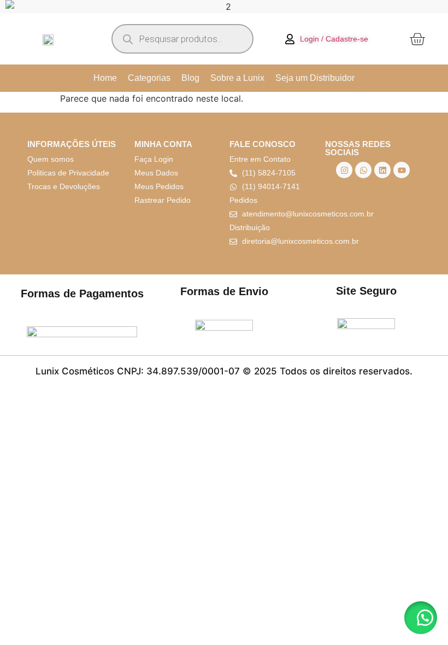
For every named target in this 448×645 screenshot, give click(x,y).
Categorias (149, 78)
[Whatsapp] (363, 170)
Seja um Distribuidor (315, 78)
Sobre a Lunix (237, 78)
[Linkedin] (382, 170)
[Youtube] (401, 170)
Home (105, 78)
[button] (420, 617)
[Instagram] (344, 170)
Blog (190, 78)
